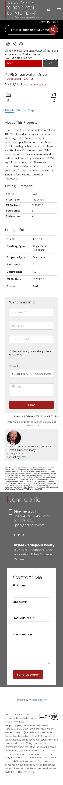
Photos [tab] (21, 110)
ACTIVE (42, 22)
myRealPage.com (38, 699)
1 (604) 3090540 (16, 453)
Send (31, 404)
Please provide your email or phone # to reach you (30, 353)
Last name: (20, 602)
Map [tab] (31, 110)
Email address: (22, 618)
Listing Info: (14, 229)
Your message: (22, 634)
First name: (20, 585)
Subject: (14, 366)
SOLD (55, 22)
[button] (14, 535)
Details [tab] (9, 110)
